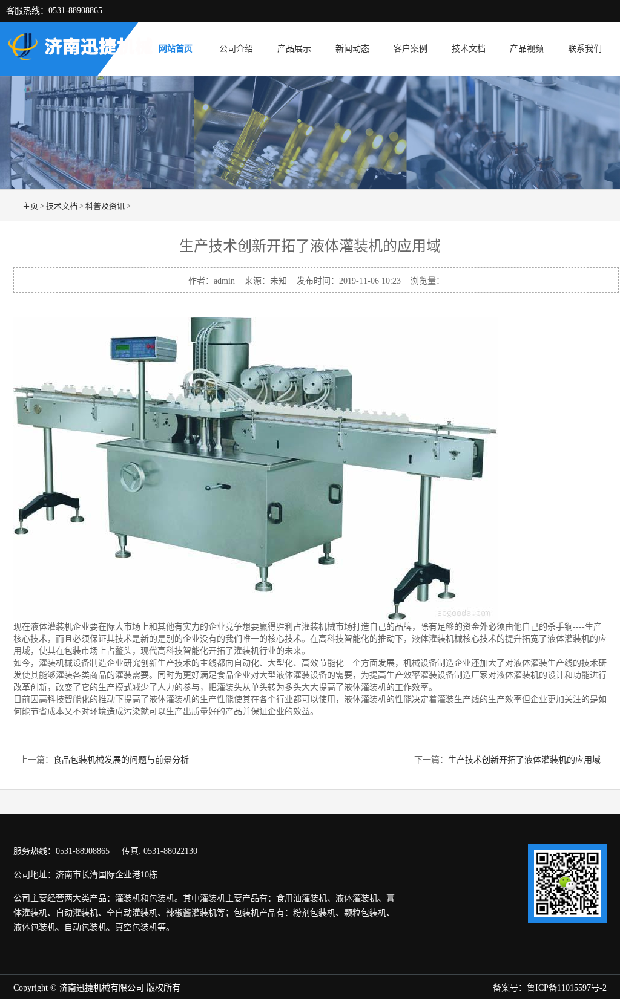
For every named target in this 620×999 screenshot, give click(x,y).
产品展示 (294, 48)
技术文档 (469, 48)
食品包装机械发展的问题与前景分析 (121, 759)
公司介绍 (236, 48)
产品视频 (527, 48)
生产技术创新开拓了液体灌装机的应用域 (524, 759)
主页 (30, 205)
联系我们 (585, 48)
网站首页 (176, 48)
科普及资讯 (105, 205)
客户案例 (410, 48)
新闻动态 (352, 48)
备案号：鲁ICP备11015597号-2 (550, 987)
